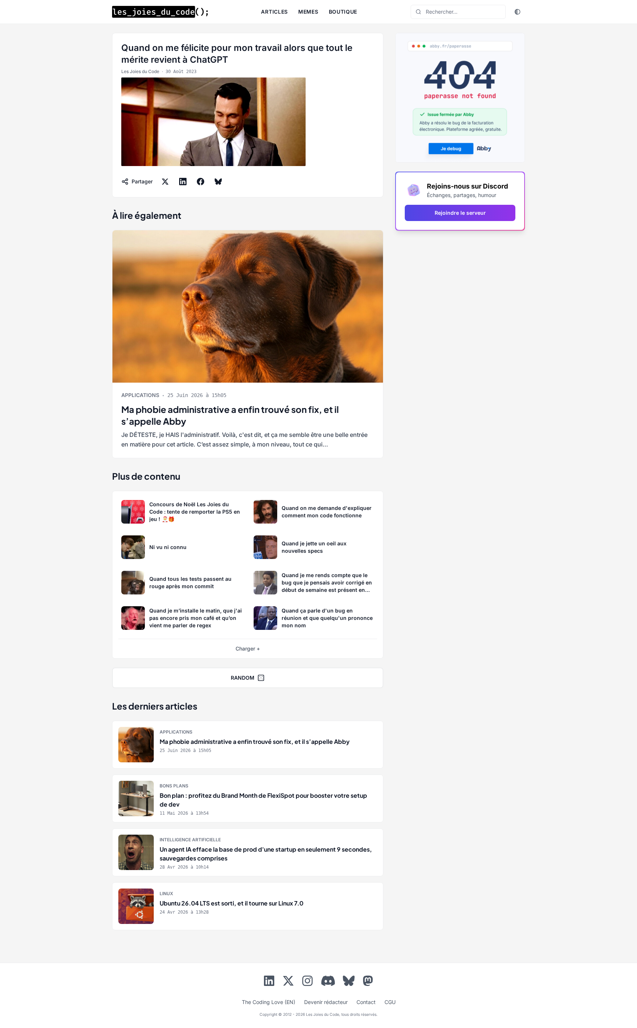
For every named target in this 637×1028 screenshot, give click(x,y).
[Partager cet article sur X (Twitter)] (165, 181)
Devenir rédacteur (326, 1002)
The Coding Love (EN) (268, 1002)
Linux (166, 893)
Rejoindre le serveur (460, 213)
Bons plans (174, 786)
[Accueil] (160, 12)
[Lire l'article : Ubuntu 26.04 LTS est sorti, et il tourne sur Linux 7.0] (247, 906)
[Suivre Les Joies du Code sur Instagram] (307, 982)
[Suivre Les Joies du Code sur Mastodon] (368, 982)
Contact (366, 1002)
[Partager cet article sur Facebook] (200, 181)
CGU (390, 1002)
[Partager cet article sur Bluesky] (218, 181)
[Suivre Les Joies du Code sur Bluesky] (349, 982)
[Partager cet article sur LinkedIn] (182, 181)
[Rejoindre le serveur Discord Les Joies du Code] (328, 980)
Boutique (343, 11)
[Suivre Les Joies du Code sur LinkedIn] (269, 982)
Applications (140, 395)
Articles (274, 11)
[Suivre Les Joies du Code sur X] (288, 982)
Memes (308, 11)
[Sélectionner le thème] (517, 11)
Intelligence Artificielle (190, 839)
